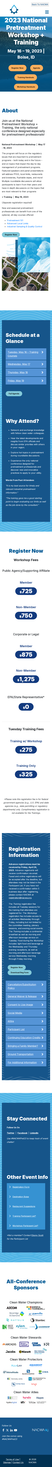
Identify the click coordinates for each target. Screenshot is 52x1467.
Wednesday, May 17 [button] (19, 364)
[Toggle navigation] (47, 12)
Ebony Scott (37, 1235)
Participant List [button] (16, 1029)
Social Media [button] (15, 1012)
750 (27, 615)
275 (27, 749)
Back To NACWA (40, 4)
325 (27, 774)
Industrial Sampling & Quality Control (24, 226)
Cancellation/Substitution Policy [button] (22, 986)
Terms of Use (12, 1459)
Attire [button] (11, 1021)
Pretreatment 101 (15, 220)
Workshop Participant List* (25, 1225)
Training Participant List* (24, 1216)
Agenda (36, 68)
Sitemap (7, 1462)
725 (27, 591)
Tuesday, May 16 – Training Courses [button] (23, 354)
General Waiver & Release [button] (22, 996)
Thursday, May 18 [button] (18, 372)
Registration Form (20, 1187)
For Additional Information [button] (22, 1062)
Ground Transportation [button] (20, 1054)
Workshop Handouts (26, 87)
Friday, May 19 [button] (16, 380)
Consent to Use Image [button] (20, 1004)
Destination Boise (20, 1196)
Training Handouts (25, 77)
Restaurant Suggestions (23, 1206)
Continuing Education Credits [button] (24, 1037)
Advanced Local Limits (17, 223)
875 (27, 654)
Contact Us (18, 1462)
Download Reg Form (20, 972)
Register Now (17, 68)
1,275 (27, 679)
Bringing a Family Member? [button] (23, 1045)
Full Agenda (14, 394)
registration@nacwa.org (20, 898)
